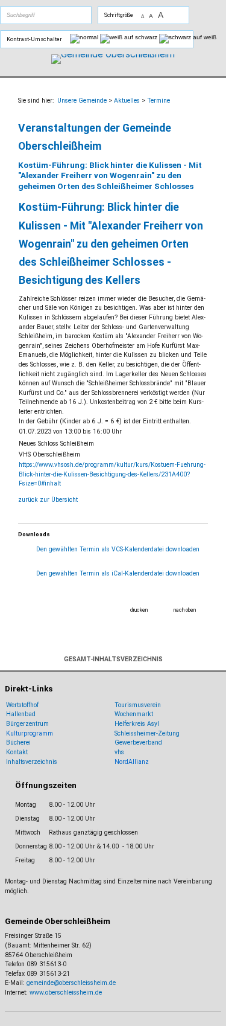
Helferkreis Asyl (137, 724)
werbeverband (142, 742)
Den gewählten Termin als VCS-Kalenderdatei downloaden (117, 549)
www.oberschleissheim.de (66, 992)
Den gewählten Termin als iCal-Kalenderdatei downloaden (117, 573)
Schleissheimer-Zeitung (148, 733)
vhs (119, 752)
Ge (118, 742)
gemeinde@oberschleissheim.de (71, 983)
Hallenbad (21, 714)
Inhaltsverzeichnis (31, 762)
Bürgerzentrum (27, 724)
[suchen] (60, 15)
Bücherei (18, 742)
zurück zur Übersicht (48, 500)
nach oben (185, 610)
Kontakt (17, 752)
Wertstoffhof (22, 705)
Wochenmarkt (134, 714)
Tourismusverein (138, 705)
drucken (139, 610)
